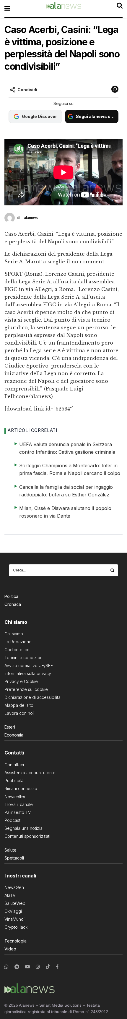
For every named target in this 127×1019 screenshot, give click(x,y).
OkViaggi (13, 911)
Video (10, 948)
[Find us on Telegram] (16, 966)
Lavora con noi (19, 713)
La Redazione (18, 641)
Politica (11, 596)
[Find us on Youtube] (27, 966)
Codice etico (17, 649)
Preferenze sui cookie (26, 689)
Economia (13, 734)
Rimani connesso (20, 788)
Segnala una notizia (23, 828)
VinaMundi (14, 919)
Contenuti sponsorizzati (27, 836)
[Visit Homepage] (63, 8)
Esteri (9, 726)
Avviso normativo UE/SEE (28, 665)
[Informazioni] (114, 89)
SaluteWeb (14, 903)
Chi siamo (13, 633)
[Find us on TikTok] (48, 967)
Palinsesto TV (17, 812)
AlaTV (9, 895)
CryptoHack (15, 927)
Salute (10, 849)
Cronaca (12, 604)
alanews (31, 218)
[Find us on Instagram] (38, 966)
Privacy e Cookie (21, 681)
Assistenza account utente (30, 772)
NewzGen (14, 887)
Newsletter (14, 796)
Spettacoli (14, 857)
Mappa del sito (18, 705)
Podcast (12, 820)
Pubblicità (13, 780)
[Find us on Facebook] (57, 966)
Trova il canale (18, 804)
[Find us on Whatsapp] (6, 966)
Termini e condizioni (23, 657)
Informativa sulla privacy (27, 673)
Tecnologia (15, 940)
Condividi (27, 89)
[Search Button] (113, 570)
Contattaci (14, 764)
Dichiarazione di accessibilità (32, 697)
